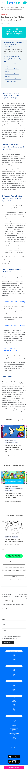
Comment (4, 608)
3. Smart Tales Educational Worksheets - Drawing (13, 80)
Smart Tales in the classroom (14, 733)
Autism (14, 734)
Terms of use (10, 747)
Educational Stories (14, 726)
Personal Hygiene (19, 488)
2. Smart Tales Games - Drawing (12, 75)
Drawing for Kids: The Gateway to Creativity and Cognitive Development (14, 44)
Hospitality (7, 488)
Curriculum (14, 732)
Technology (14, 656)
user (9, 23)
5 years (14, 710)
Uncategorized (4, 14)
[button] (2, 2)
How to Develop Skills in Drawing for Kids (13, 65)
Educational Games (14, 728)
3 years (7, 440)
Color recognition (9, 442)
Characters (14, 720)
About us (14, 725)
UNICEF (14, 738)
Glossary (14, 730)
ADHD (14, 737)
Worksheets (15, 536)
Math (14, 653)
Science (7, 490)
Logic (12, 488)
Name (3, 619)
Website (4, 630)
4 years (11, 440)
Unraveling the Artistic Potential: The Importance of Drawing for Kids (13, 51)
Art (15, 440)
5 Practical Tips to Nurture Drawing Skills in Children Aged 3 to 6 (13, 59)
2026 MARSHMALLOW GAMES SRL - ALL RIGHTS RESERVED (14, 750)
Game (16, 442)
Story (11, 490)
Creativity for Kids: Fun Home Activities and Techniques (6, 596)
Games (14, 675)
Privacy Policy (17, 747)
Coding (14, 662)
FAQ (14, 717)
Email (3, 624)
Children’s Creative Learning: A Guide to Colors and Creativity (21, 596)
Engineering (15, 486)
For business (14, 721)
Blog (14, 723)
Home (14, 719)
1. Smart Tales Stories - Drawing (12, 70)
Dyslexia (14, 735)
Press (14, 724)
